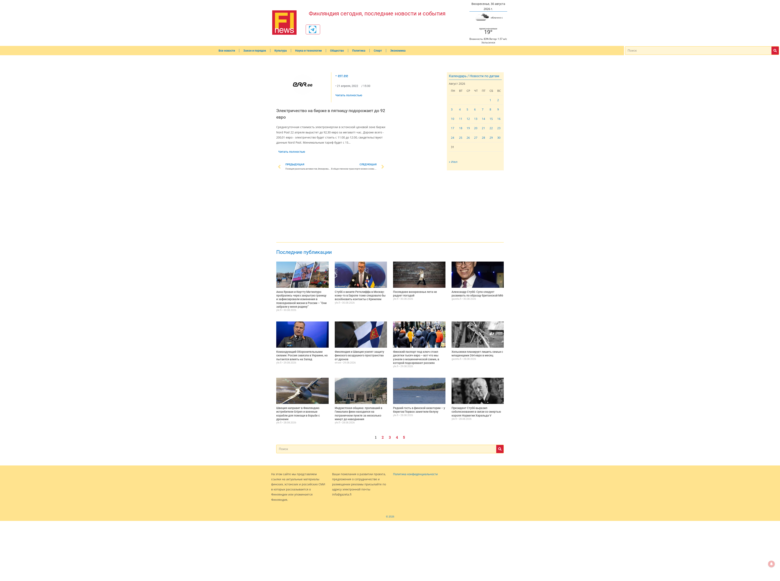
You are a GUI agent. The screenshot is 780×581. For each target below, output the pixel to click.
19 (468, 128)
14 (483, 119)
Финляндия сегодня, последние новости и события (377, 13)
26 (468, 138)
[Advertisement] (331, 207)
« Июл (453, 162)
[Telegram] (312, 29)
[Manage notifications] (771, 564)
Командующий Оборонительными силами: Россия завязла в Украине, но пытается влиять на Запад (302, 355)
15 (491, 119)
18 (460, 128)
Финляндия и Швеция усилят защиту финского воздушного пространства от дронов (359, 355)
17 (452, 128)
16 (498, 119)
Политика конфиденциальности (415, 474)
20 (475, 128)
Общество (337, 50)
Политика (358, 50)
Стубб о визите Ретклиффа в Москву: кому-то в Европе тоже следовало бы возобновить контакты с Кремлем (360, 295)
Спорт (378, 50)
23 (498, 128)
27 (475, 138)
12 (468, 119)
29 (491, 138)
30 (498, 138)
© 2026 (390, 516)
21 (483, 128)
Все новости (227, 50)
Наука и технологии (308, 50)
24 (452, 138)
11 (460, 119)
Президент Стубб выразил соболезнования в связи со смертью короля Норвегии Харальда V (476, 411)
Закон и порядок (254, 50)
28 (483, 138)
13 (475, 119)
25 (460, 138)
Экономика (398, 50)
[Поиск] (775, 51)
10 (452, 119)
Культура (280, 50)
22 (491, 128)
